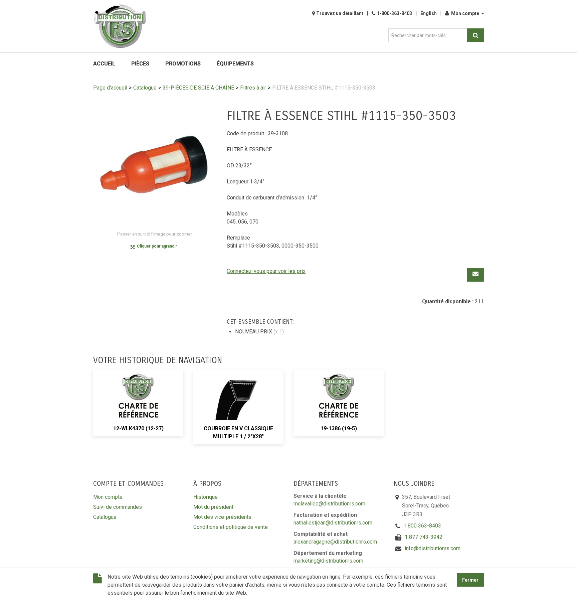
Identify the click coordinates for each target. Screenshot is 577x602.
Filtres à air (253, 88)
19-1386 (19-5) (339, 428)
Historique (205, 497)
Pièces (140, 63)
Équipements (235, 63)
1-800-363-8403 (394, 13)
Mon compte (465, 13)
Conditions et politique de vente (230, 527)
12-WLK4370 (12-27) (138, 428)
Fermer (470, 580)
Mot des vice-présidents (222, 517)
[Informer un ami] (475, 275)
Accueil (104, 63)
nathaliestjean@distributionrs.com (333, 522)
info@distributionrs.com (432, 548)
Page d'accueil (110, 88)
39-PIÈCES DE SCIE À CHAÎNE (198, 88)
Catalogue (145, 88)
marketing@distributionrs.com (328, 561)
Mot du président (213, 507)
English (428, 13)
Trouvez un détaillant (339, 13)
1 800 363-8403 (422, 525)
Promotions (183, 63)
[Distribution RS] (120, 26)
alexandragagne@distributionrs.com (335, 542)
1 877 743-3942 (423, 537)
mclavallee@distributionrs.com (329, 503)
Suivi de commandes (117, 507)
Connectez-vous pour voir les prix (266, 271)
